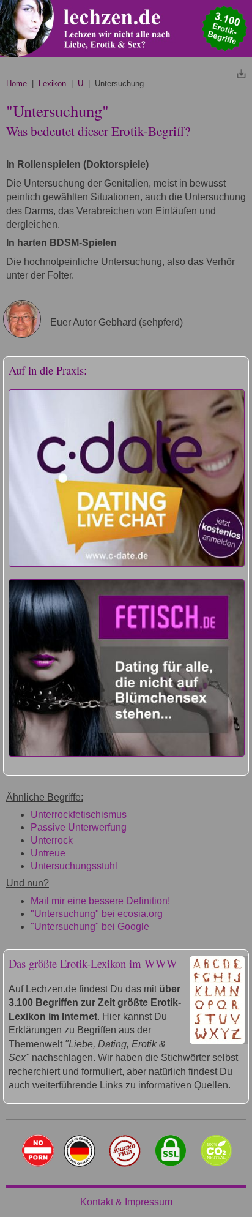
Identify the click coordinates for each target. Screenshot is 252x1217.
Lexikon (52, 83)
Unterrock (52, 840)
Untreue (48, 853)
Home (16, 83)
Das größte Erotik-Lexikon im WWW (93, 963)
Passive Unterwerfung (79, 827)
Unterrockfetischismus (79, 814)
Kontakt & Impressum (126, 1202)
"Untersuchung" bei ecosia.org (97, 913)
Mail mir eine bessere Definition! (100, 901)
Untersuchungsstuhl (74, 866)
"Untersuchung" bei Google (90, 926)
